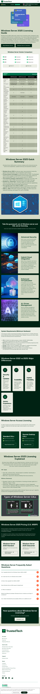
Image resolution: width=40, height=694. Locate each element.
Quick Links (4, 644)
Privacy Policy (5, 666)
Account (4, 636)
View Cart (4, 640)
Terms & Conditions (6, 671)
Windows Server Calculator (23, 45)
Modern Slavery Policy (6, 669)
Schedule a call (20, 619)
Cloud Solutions (5, 650)
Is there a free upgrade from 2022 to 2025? (10, 581)
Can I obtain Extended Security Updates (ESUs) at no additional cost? (16, 598)
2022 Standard (31, 76)
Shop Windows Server (8, 45)
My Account (4, 638)
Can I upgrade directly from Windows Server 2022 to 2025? (14, 572)
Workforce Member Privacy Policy (9, 668)
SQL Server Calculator (6, 648)
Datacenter (30, 57)
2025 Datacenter (22, 76)
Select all (11, 65)
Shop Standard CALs (9, 444)
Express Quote (5, 658)
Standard (18, 57)
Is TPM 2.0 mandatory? (6, 589)
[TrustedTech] (6, 1)
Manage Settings (16, 692)
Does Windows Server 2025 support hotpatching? (12, 585)
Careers (3, 672)
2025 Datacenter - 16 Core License (29, 553)
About (3, 661)
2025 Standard (13, 76)
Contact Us (4, 664)
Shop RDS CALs (27, 444)
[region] (20, 691)
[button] (38, 1)
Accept (24, 692)
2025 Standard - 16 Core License (9, 553)
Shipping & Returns (6, 641)
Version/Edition (35, 74)
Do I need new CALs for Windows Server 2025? (11, 576)
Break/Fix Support (5, 651)
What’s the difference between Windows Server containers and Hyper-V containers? (17, 594)
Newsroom (4, 653)
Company (4, 663)
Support (4, 656)
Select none (29, 65)
